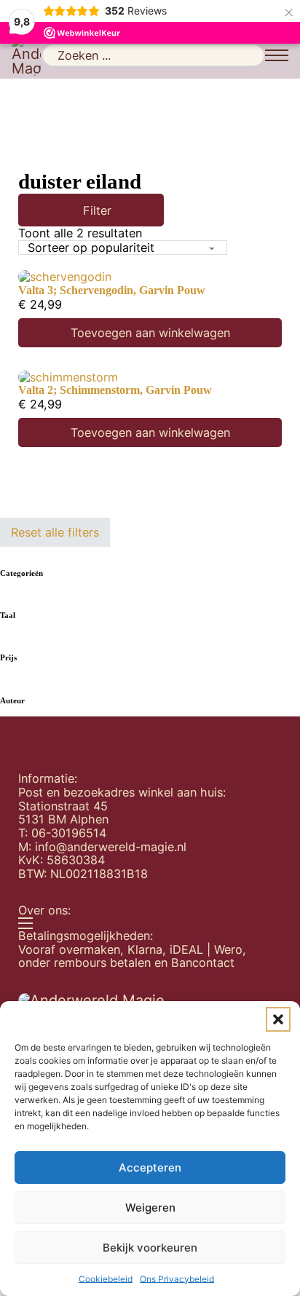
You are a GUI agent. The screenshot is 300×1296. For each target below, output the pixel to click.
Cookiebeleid (106, 1278)
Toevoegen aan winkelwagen (150, 332)
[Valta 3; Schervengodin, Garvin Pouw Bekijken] (64, 276)
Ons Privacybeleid (177, 1278)
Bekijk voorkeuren (150, 1247)
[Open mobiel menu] (276, 55)
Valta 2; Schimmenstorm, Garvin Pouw (115, 390)
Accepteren (150, 1167)
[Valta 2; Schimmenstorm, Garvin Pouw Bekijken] (68, 375)
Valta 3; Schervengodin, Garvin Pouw (111, 290)
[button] (278, 1019)
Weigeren (150, 1207)
